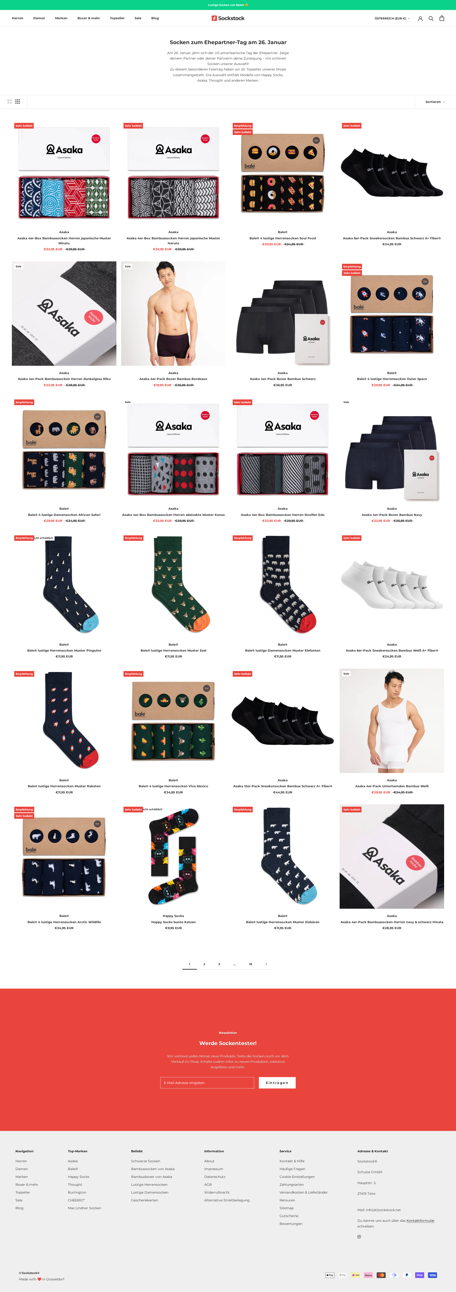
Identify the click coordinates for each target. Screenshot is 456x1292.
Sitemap (287, 1208)
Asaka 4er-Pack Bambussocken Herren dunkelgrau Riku (64, 379)
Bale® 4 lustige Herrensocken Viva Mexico (173, 786)
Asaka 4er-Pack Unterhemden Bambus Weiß (392, 786)
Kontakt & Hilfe (292, 1161)
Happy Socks (78, 1177)
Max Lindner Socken (84, 1208)
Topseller (117, 18)
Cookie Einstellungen (297, 1177)
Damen (39, 18)
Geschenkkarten (144, 1200)
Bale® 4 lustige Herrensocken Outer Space (392, 379)
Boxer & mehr (88, 18)
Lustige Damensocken (149, 1192)
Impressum (213, 1169)
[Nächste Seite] (266, 964)
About (209, 1161)
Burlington (77, 1192)
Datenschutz (214, 1177)
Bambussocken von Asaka (153, 1169)
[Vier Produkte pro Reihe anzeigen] (17, 101)
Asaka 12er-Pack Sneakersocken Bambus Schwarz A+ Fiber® (282, 786)
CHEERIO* (76, 1200)
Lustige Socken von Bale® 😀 (228, 5)
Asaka (73, 1161)
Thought (75, 1184)
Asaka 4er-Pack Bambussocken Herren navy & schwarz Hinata (392, 922)
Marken (61, 18)
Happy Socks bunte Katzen (173, 922)
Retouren (287, 1200)
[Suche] (431, 18)
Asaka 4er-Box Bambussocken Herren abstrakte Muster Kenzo (173, 515)
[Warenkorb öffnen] (442, 18)
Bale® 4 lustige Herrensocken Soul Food (283, 238)
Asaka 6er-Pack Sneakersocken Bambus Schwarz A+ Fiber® (392, 238)
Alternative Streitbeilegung (227, 1200)
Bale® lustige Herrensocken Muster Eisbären (282, 922)
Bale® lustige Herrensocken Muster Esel (173, 650)
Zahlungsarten (292, 1184)
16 (250, 964)
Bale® (73, 1169)
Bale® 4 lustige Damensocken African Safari (64, 515)
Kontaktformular (421, 1220)
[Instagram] (359, 1236)
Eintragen (277, 1083)
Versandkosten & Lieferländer (304, 1192)
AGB (208, 1184)
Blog (155, 18)
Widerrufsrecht (217, 1192)
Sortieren (434, 102)
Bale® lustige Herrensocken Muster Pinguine (64, 650)
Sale (138, 18)
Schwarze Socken (145, 1161)
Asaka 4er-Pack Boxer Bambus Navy (392, 515)
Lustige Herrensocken (149, 1184)
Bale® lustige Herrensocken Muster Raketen (64, 786)
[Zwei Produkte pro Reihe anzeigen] (9, 101)
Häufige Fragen (292, 1169)
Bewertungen (291, 1224)
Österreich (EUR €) (390, 18)
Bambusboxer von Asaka (151, 1177)
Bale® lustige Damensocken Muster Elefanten (282, 650)
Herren (17, 18)
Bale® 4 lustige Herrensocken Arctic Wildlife (64, 922)
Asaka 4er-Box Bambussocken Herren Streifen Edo (283, 515)
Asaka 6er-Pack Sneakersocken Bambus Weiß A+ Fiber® (392, 650)
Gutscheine (289, 1216)
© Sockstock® (29, 1273)
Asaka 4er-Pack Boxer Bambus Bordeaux (173, 379)
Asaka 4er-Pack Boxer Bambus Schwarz (283, 379)
